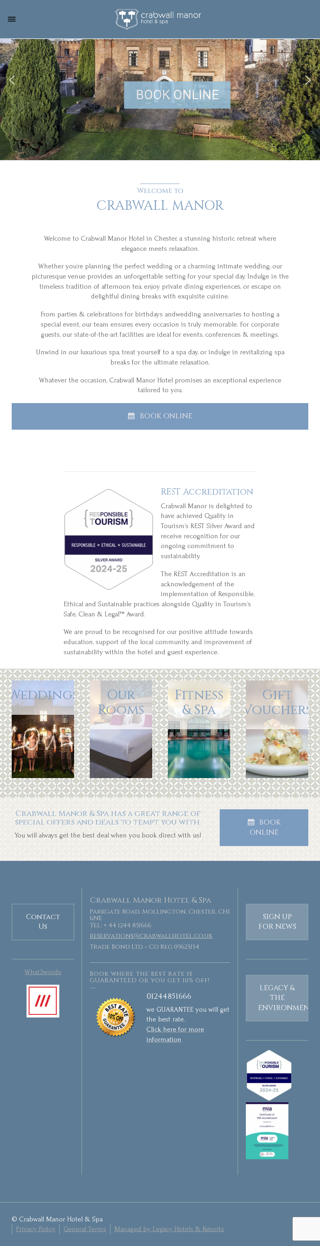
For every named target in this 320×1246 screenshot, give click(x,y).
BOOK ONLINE (166, 416)
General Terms (85, 1229)
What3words (43, 972)
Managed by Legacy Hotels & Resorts (169, 1229)
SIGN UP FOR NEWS (277, 922)
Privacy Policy (35, 1229)
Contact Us (43, 922)
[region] (160, 80)
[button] (12, 80)
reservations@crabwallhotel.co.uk (151, 936)
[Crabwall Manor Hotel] (160, 19)
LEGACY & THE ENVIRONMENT (283, 998)
